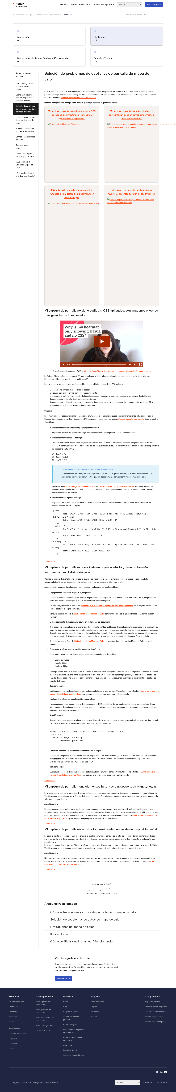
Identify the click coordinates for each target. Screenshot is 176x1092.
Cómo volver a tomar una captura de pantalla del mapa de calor (123, 371)
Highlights (13, 1039)
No (109, 889)
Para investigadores (44, 1025)
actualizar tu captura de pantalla (130, 419)
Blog (65, 1007)
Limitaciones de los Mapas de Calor (89, 614)
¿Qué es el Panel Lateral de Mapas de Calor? (24, 165)
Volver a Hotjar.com (103, 4)
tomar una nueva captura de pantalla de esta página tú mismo (107, 606)
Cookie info (148, 1082)
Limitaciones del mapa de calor (25, 138)
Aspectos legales (152, 1002)
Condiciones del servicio (155, 1012)
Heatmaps (67, 15)
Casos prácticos (43, 1030)
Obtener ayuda (63, 978)
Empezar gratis (154, 4)
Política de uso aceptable (155, 1022)
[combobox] (143, 15)
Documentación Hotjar (22, 15)
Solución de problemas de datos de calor (78, 98)
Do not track (161, 1082)
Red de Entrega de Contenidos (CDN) (79, 486)
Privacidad (95, 1012)
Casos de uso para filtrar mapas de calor (25, 155)
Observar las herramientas (47, 15)
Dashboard (13, 1043)
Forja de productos (71, 1012)
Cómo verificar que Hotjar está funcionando (81, 941)
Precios (64, 4)
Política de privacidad (154, 1016)
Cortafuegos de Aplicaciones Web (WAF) (116, 486)
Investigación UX (70, 1050)
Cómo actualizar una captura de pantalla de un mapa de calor (25, 98)
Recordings (13, 1012)
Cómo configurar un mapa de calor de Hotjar (24, 86)
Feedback (13, 1016)
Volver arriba (49, 561)
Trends (12, 1048)
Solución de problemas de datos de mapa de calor (25, 120)
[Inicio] (20, 6)
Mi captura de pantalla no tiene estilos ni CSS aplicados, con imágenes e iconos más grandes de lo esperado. (72, 115)
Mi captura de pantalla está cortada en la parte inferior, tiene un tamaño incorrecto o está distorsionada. (131, 115)
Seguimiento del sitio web (74, 1055)
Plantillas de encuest (17, 1034)
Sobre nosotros (97, 1002)
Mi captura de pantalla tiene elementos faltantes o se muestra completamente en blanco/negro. (72, 194)
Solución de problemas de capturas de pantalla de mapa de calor (26, 109)
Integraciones (14, 1029)
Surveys (12, 1022)
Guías (65, 1002)
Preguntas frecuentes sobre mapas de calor (25, 130)
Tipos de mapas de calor (24, 146)
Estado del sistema (80, 4)
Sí (96, 889)
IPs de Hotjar (89, 371)
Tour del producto (16, 1002)
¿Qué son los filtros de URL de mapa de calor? (25, 174)
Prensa (94, 1016)
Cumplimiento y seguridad (156, 1007)
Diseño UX (67, 1045)
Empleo (94, 1007)
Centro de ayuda (70, 1024)
